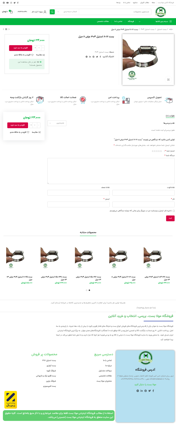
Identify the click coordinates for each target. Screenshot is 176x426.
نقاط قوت (171, 187)
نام (173, 199)
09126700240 (22, 11)
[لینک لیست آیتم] (86, 360)
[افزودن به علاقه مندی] (143, 265)
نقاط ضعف (105, 187)
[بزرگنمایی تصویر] (168, 79)
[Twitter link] (14, 3)
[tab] (170, 116)
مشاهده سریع (143, 252)
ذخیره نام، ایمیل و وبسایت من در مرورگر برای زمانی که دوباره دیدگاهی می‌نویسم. (140, 210)
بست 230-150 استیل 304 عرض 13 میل (54, 278)
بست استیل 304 (147, 29)
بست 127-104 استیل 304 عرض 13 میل (157, 278)
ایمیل (106, 199)
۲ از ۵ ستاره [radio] (159, 151)
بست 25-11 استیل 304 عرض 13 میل (19, 278)
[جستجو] (52, 11)
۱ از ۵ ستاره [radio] (161, 151)
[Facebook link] (17, 3)
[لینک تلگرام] (86, 57)
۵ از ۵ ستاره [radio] (153, 151)
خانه (171, 29)
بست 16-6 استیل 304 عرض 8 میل (123, 278)
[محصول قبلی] (9, 29)
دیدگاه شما (169, 155)
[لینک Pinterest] (4, 3)
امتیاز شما (170, 151)
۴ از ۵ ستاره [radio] (155, 151)
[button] (143, 246)
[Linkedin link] (90, 57)
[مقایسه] (143, 259)
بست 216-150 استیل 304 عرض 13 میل (88, 278)
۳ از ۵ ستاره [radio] (157, 151)
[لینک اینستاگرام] (11, 3)
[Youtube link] (7, 3)
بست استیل (161, 29)
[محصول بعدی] (3, 29)
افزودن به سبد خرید (20, 48)
